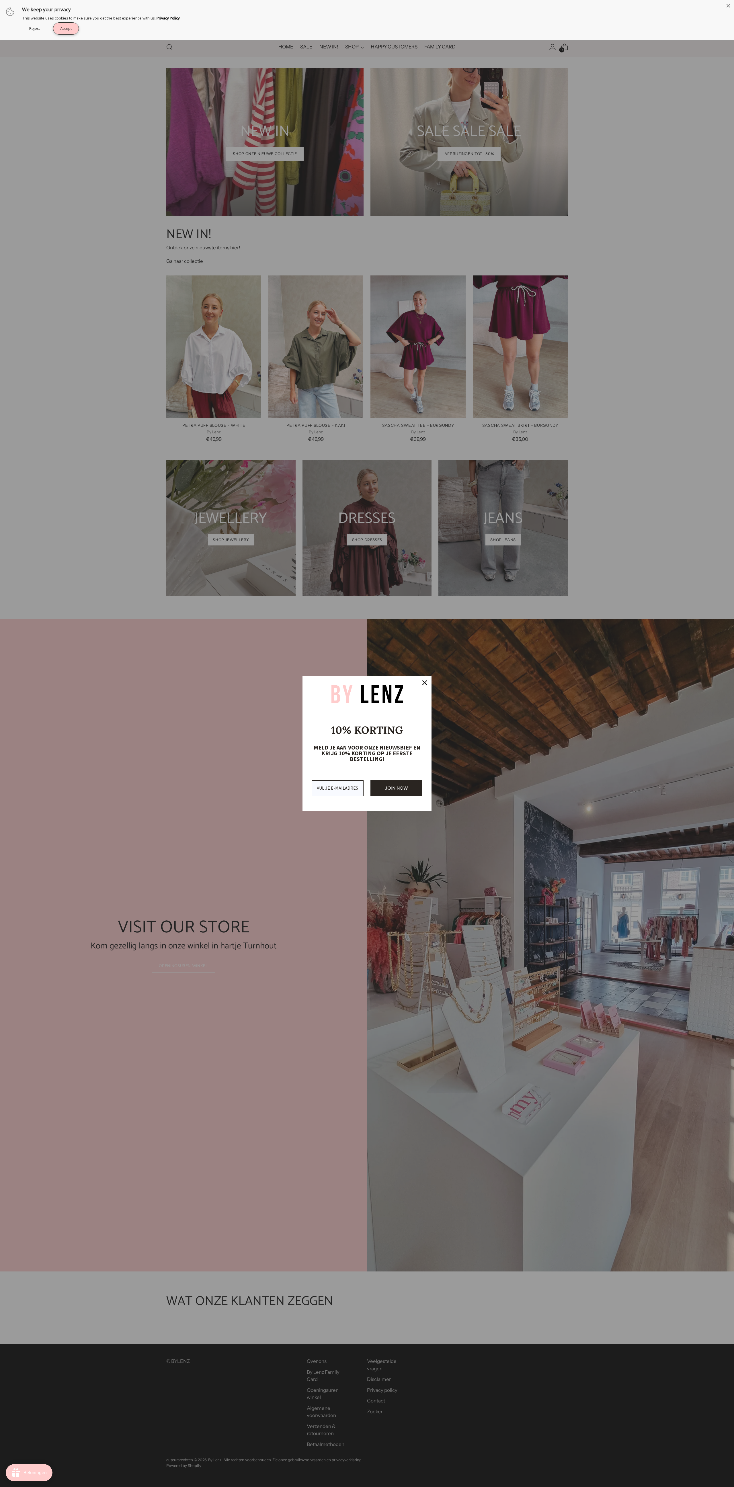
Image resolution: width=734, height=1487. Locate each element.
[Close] (728, 6)
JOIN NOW (396, 788)
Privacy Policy (168, 18)
